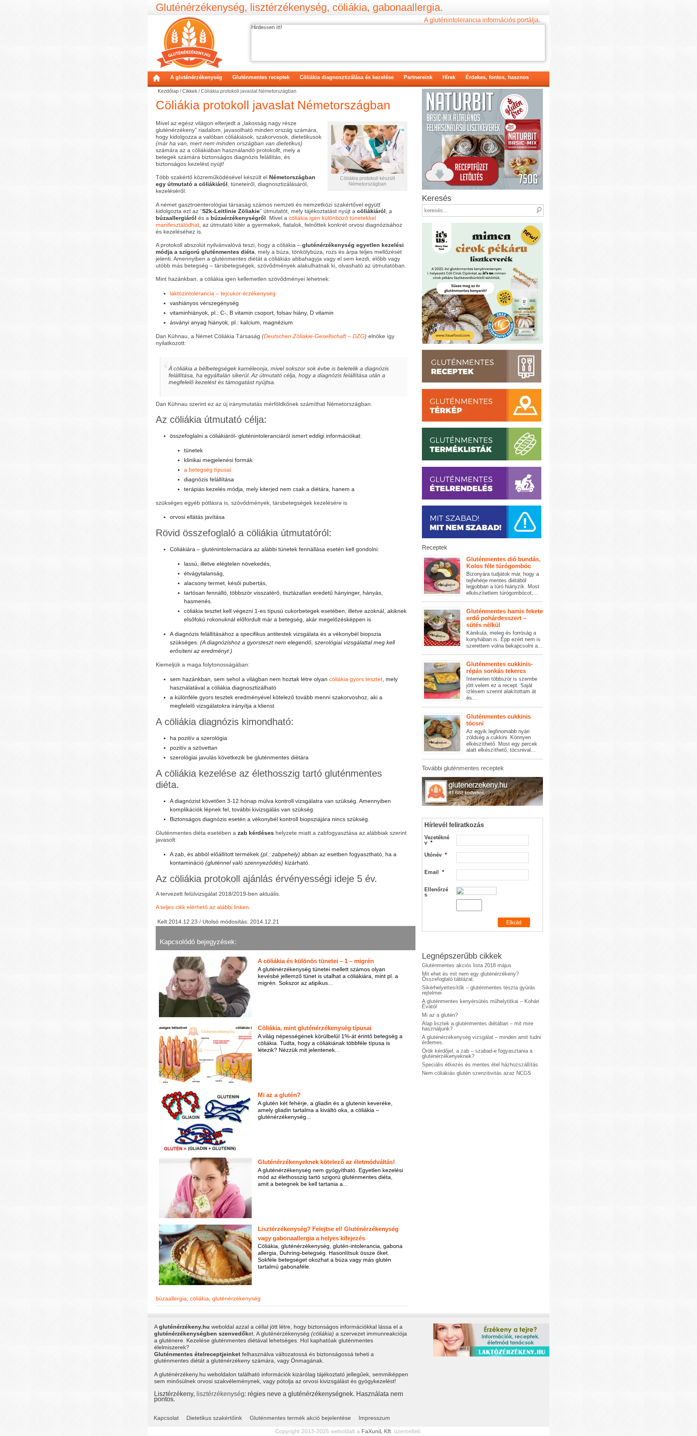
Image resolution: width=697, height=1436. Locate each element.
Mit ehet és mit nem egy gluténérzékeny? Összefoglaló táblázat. (470, 976)
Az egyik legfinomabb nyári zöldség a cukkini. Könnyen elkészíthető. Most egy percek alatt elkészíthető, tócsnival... (501, 733)
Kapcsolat (166, 1418)
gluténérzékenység (236, 1298)
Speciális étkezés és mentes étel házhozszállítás (480, 1065)
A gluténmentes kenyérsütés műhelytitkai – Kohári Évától (480, 1004)
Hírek (448, 77)
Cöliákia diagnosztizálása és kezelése (347, 77)
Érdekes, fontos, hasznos (497, 77)
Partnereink (418, 77)
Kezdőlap (156, 77)
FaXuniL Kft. (376, 1431)
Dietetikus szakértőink (214, 1418)
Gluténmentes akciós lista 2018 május (466, 965)
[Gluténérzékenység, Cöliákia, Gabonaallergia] (189, 42)
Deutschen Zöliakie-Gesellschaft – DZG (314, 336)
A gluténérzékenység (196, 77)
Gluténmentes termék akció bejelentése (300, 1418)
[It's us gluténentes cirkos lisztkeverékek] (482, 225)
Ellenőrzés (436, 892)
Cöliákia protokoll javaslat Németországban (273, 105)
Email (434, 872)
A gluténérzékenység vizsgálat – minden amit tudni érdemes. (481, 1039)
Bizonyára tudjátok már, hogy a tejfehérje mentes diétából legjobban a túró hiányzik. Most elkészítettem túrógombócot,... (503, 576)
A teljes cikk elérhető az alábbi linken (202, 907)
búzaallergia (171, 1298)
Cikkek (189, 91)
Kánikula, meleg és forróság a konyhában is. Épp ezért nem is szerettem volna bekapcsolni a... (504, 628)
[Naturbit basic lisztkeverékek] (482, 91)
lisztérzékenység (220, 1393)
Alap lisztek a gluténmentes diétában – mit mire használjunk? (477, 1026)
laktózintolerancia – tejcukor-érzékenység (222, 293)
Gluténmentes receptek (261, 77)
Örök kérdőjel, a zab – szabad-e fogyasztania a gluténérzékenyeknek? (477, 1053)
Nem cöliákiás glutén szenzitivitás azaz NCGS (476, 1073)
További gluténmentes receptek (463, 768)
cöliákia (199, 1298)
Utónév (435, 854)
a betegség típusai (207, 469)
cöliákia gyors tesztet (355, 679)
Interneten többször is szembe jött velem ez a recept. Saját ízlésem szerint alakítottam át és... (501, 681)
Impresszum (374, 1418)
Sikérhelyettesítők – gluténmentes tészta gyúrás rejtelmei (478, 990)
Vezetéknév (436, 840)
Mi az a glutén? (440, 1015)
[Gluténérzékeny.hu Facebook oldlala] (482, 780)
